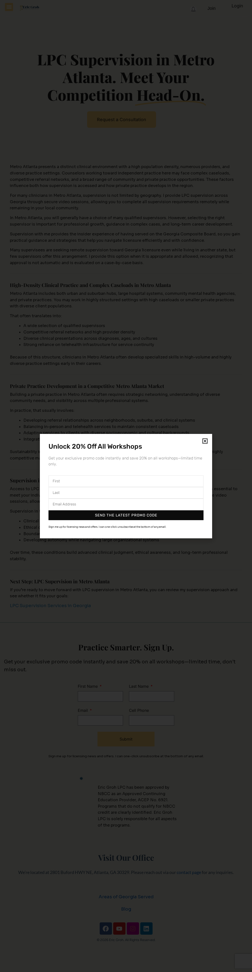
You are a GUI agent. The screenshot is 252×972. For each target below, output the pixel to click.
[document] (126, 486)
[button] (205, 441)
